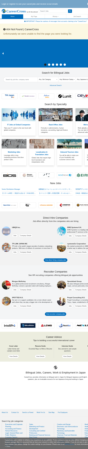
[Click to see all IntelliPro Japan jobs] (9, 325)
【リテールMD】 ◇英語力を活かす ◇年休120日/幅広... (20, 193)
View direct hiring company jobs (55, 260)
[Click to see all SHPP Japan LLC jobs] (46, 96)
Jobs (14, 235)
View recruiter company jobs (55, 314)
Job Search (77, 16)
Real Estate (33, 437)
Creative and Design (63, 424)
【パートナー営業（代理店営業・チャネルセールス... (56, 193)
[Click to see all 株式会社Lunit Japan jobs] (64, 96)
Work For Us (41, 412)
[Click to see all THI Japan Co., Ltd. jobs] (9, 96)
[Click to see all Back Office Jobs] (56, 115)
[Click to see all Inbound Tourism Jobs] (69, 144)
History (55, 16)
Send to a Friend (27, 412)
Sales (31, 424)
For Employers (63, 412)
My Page (34, 16)
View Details (13, 356)
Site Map (51, 412)
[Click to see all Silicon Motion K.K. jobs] (28, 325)
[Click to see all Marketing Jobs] (14, 144)
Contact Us (15, 412)
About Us (5, 412)
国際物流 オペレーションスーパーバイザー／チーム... (57, 189)
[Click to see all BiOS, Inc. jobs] (9, 175)
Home (12, 16)
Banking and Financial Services (39, 435)
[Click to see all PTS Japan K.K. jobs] (46, 175)
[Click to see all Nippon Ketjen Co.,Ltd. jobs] (9, 205)
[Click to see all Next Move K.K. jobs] (64, 175)
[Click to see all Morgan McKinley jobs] (28, 175)
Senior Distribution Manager (11, 189)
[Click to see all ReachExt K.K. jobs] (64, 325)
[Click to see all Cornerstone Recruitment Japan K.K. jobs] (64, 205)
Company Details (25, 235)
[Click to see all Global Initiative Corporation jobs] (28, 205)
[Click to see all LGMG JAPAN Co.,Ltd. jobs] (46, 325)
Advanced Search (56, 85)
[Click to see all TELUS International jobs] (28, 96)
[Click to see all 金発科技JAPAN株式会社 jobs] (46, 205)
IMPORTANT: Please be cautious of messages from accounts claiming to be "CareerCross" (56, 21)
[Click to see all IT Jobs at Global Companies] (19, 115)
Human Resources (11, 431)
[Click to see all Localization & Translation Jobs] (41, 144)
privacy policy (69, 444)
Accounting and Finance (13, 429)
